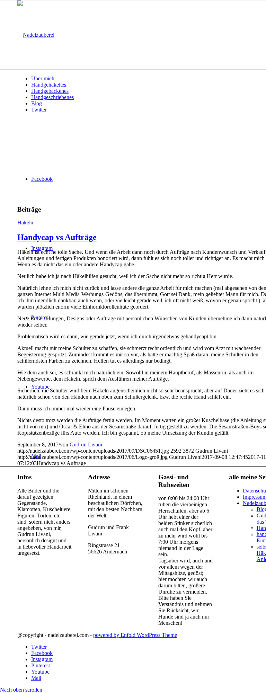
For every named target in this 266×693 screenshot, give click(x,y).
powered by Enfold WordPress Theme (135, 635)
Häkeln (25, 222)
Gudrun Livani (86, 444)
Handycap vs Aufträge (57, 237)
